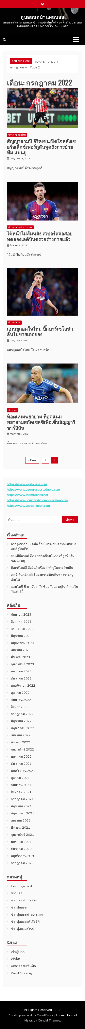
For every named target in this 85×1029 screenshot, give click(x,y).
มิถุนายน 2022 (21, 721)
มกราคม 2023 (21, 671)
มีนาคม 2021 (20, 827)
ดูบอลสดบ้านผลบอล (42, 16)
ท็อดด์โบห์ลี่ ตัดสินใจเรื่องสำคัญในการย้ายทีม (42, 568)
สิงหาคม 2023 (21, 621)
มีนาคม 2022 (20, 742)
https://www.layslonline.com (27, 484)
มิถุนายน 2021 (21, 806)
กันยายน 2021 (21, 785)
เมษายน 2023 (21, 650)
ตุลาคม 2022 (20, 692)
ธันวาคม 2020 (21, 849)
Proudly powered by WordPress (31, 1015)
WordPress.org (21, 973)
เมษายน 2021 (21, 820)
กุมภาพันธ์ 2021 (22, 834)
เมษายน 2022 (21, 735)
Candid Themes (49, 1020)
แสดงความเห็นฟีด (23, 966)
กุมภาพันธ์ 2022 (22, 749)
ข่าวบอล (12, 410)
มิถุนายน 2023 (21, 636)
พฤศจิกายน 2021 (23, 771)
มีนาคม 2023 (20, 657)
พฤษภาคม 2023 (22, 643)
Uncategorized (21, 886)
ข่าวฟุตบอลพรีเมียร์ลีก (26, 921)
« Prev (32, 460)
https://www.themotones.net (27, 495)
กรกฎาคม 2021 (22, 799)
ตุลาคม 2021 (20, 778)
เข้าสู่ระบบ (18, 952)
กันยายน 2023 (21, 614)
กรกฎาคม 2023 (22, 629)
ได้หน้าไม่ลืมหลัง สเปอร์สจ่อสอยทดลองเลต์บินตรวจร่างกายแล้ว (40, 236)
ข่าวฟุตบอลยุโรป (17, 134)
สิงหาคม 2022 (21, 707)
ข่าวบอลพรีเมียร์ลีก (24, 900)
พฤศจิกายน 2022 (23, 685)
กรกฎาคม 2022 (22, 714)
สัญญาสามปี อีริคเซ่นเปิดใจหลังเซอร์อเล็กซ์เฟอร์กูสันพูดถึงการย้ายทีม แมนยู (41, 146)
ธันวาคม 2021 (21, 763)
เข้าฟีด (15, 959)
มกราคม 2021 (21, 842)
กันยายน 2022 (21, 700)
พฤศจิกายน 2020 (23, 856)
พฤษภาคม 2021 (22, 813)
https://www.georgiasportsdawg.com (33, 489)
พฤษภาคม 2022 (22, 728)
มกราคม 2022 (21, 756)
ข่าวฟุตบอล (14, 322)
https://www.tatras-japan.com (28, 505)
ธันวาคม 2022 (21, 678)
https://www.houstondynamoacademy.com (37, 500)
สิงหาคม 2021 (21, 792)
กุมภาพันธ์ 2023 (22, 664)
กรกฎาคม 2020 (22, 863)
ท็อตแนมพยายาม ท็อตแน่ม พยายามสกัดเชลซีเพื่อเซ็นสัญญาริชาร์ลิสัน (41, 422)
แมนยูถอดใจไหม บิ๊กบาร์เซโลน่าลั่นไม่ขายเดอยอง (40, 331)
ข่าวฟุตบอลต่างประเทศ (20, 227)
